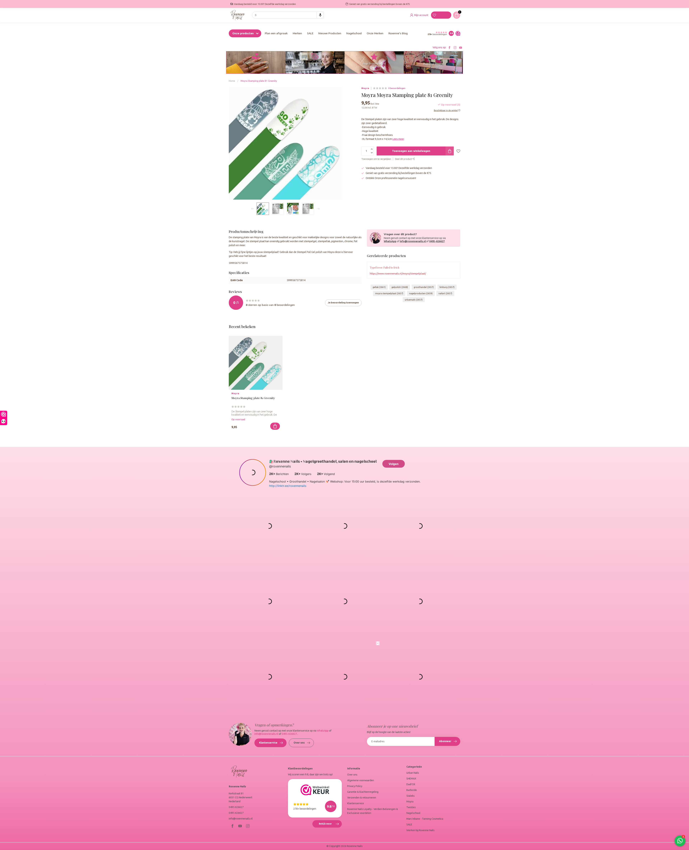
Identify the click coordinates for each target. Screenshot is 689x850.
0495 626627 (236, 807)
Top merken (315, 63)
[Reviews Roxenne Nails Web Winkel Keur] (457, 33)
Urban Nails (412, 772)
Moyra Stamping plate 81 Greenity (259, 81)
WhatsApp (390, 241)
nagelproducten (421, 293)
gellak (379, 287)
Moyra (365, 88)
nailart (445, 293)
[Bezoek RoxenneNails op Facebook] (449, 47)
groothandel (424, 287)
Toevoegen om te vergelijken (376, 159)
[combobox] (288, 15)
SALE (310, 33)
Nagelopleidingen (433, 64)
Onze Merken (375, 33)
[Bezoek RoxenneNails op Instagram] (455, 47)
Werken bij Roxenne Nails (420, 830)
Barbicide (411, 790)
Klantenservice (268, 742)
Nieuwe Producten (329, 33)
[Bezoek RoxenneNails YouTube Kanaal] (460, 47)
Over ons (299, 742)
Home (232, 81)
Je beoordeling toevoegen (343, 302)
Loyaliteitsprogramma (255, 62)
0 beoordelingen (396, 88)
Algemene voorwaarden (360, 780)
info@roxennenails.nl (413, 241)
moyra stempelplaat (389, 293)
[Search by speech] (320, 15)
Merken (297, 33)
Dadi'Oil (410, 784)
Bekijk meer (330, 825)
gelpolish (400, 287)
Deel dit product (404, 159)
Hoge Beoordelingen (374, 63)
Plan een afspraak (276, 33)
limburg (447, 287)
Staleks (410, 795)
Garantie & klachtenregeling (362, 791)
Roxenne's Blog (398, 33)
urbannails (414, 299)
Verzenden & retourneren (361, 797)
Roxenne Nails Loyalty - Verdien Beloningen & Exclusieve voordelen (372, 811)
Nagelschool (354, 33)
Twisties (411, 807)
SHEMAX (411, 778)
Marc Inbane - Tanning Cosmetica (424, 818)
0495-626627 (437, 241)
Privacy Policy (354, 786)
